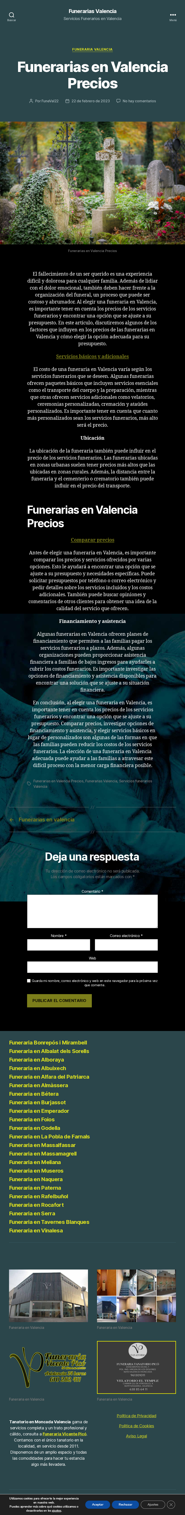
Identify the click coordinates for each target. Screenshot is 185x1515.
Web (92, 958)
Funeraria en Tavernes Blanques (49, 1222)
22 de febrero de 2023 (91, 101)
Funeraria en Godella (34, 1128)
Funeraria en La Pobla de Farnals (49, 1136)
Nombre (59, 936)
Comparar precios (92, 540)
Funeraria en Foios (32, 1119)
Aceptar (97, 1504)
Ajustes (153, 1504)
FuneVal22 (50, 101)
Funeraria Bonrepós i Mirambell (48, 1042)
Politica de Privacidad (136, 1415)
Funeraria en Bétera (33, 1094)
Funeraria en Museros (36, 1170)
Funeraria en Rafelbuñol (38, 1196)
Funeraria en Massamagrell (42, 1153)
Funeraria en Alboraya (36, 1059)
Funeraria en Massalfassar (42, 1145)
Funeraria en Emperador (39, 1111)
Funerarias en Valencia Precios (58, 781)
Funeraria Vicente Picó (64, 1434)
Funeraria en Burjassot (38, 1102)
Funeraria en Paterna (35, 1188)
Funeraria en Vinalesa (36, 1230)
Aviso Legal (136, 1436)
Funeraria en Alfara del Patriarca (49, 1076)
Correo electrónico (126, 936)
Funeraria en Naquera (36, 1179)
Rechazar (125, 1504)
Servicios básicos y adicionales (92, 357)
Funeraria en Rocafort (36, 1205)
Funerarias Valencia (92, 11)
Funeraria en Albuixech (37, 1068)
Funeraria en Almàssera (38, 1085)
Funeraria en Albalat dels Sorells (49, 1051)
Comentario (92, 892)
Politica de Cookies (136, 1426)
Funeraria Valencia (92, 49)
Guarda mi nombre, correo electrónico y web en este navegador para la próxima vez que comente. (94, 983)
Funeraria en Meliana (35, 1162)
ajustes (56, 1511)
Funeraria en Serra (32, 1213)
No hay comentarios (139, 101)
